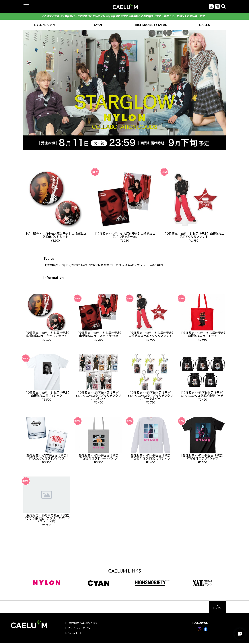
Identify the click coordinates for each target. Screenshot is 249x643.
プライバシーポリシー (80, 627)
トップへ (217, 608)
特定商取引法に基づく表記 (83, 622)
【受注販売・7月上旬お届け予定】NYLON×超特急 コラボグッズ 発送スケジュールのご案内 (103, 265)
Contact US (74, 633)
